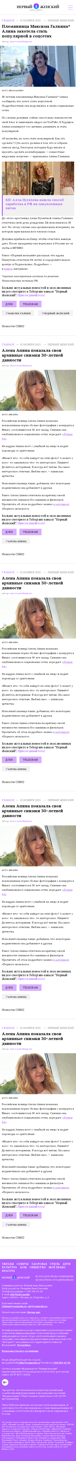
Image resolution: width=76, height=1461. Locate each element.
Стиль (55, 1264)
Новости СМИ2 (13, 326)
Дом (23, 1267)
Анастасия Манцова (21, 41)
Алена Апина (17, 541)
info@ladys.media (20, 1294)
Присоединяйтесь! (31, 295)
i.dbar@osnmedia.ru (29, 1362)
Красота (8, 1270)
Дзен (9, 304)
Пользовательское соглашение (20, 1351)
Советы (23, 1264)
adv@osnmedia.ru (37, 1306)
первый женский (56, 313)
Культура (9, 1267)
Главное (8, 20)
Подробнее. (24, 1345)
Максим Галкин (19, 313)
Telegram (30, 304)
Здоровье (39, 1264)
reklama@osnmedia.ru (14, 1306)
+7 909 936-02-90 (60, 1362)
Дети (66, 1264)
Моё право (57, 1267)
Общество (38, 1267)
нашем (8, 268)
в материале (61, 504)
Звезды (8, 1264)
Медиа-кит (33, 1312)
